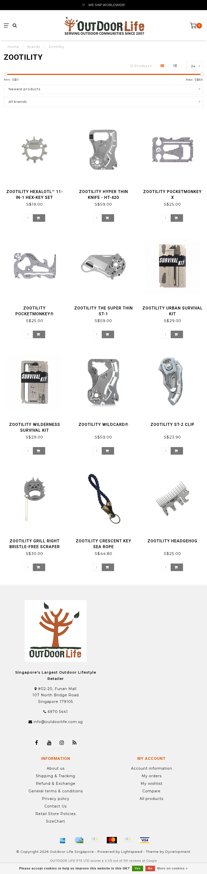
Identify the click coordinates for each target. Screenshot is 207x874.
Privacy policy (55, 798)
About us (56, 768)
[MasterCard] (112, 840)
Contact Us (55, 806)
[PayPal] (128, 840)
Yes (138, 868)
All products (151, 798)
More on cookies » (172, 868)
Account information (151, 768)
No (150, 868)
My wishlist (152, 783)
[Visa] (144, 840)
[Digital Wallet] (95, 840)
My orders (152, 776)
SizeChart (55, 821)
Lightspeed (131, 852)
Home (13, 47)
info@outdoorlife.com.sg (58, 722)
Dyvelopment (178, 852)
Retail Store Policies (55, 813)
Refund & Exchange (55, 783)
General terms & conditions (56, 791)
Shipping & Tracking (55, 776)
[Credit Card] (79, 840)
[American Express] (62, 840)
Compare (151, 791)
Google (151, 860)
